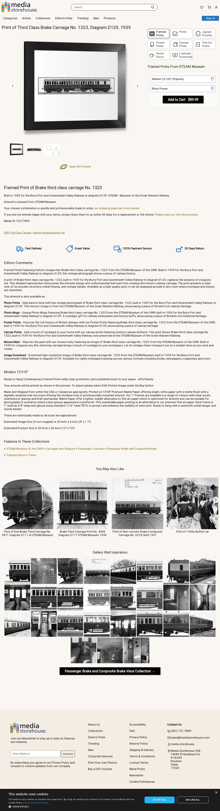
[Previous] (12, 86)
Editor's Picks (63, 18)
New (96, 18)
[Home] (23, 11)
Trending (83, 18)
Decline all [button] (193, 799)
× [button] (216, 792)
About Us (94, 724)
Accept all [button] (159, 799)
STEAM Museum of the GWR (24, 448)
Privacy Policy (138, 737)
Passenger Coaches (91, 448)
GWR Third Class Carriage (17, 232)
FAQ (132, 731)
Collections (43, 18)
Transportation (15, 455)
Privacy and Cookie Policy (35, 802)
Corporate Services (100, 756)
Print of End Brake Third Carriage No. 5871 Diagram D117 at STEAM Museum (27, 533)
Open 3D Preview (79, 166)
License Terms (138, 762)
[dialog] (110, 800)
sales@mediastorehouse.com (190, 737)
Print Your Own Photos (102, 762)
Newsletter (136, 775)
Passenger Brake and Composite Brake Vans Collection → (110, 671)
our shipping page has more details (116, 208)
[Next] (137, 86)
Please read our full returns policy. (177, 214)
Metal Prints (137, 769)
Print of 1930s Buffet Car (192, 531)
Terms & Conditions (142, 756)
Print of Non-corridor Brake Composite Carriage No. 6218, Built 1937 (137, 533)
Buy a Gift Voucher (100, 769)
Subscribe (68, 754)
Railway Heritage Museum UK (49, 232)
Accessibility (137, 724)
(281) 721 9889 (181, 731)
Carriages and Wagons (60, 448)
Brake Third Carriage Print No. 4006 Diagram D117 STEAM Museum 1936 (82, 533)
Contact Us (174, 724)
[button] (74, 806)
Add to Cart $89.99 (183, 99)
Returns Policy (138, 743)
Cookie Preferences (142, 781)
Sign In (210, 18)
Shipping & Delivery (141, 750)
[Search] (153, 7)
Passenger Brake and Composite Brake (132, 448)
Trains (32, 455)
